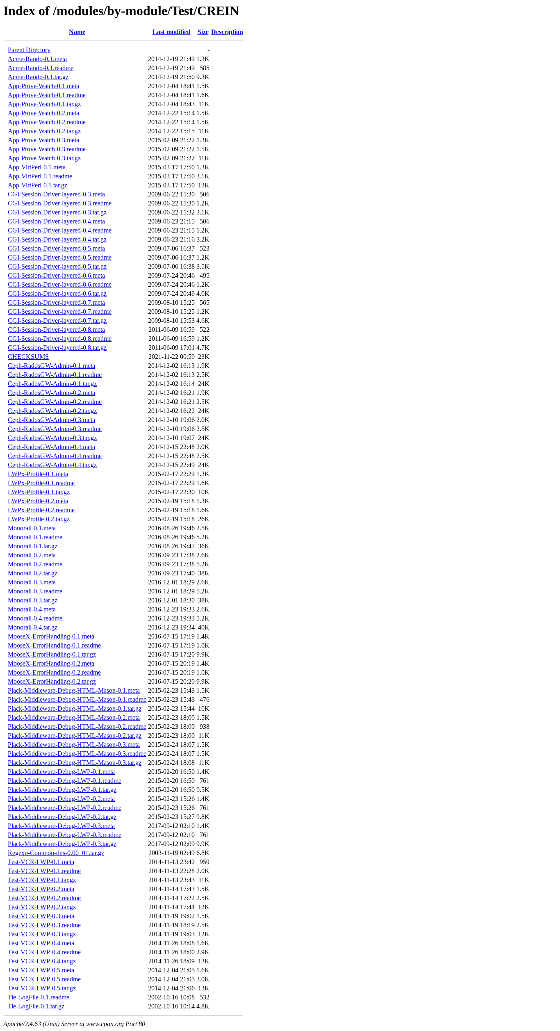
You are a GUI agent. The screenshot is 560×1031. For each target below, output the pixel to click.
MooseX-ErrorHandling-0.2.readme (54, 672)
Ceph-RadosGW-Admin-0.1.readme (55, 374)
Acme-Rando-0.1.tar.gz (38, 76)
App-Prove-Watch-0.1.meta (43, 85)
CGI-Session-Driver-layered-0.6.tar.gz (57, 293)
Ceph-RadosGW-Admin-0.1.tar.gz (52, 383)
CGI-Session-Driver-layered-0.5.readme (60, 257)
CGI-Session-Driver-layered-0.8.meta (56, 329)
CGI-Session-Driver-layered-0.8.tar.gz (57, 347)
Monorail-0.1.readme (35, 537)
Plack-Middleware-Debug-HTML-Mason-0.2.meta (74, 717)
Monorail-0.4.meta (32, 609)
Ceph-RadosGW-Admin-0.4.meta (51, 446)
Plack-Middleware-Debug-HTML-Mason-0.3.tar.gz (74, 762)
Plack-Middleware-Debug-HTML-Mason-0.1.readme (77, 699)
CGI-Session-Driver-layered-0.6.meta (56, 275)
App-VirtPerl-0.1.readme (40, 176)
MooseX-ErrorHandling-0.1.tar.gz (52, 654)
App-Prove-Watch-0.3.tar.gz (44, 158)
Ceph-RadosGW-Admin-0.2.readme (55, 401)
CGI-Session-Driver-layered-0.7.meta (56, 302)
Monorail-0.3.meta (32, 582)
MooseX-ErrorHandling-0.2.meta (51, 663)
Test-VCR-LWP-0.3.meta (41, 915)
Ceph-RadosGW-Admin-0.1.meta (51, 365)
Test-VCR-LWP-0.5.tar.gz (42, 988)
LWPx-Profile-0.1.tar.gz (39, 491)
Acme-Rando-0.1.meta (37, 58)
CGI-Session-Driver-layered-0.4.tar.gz (57, 239)
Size (203, 31)
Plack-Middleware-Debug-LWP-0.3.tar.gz (62, 843)
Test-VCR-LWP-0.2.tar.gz (42, 906)
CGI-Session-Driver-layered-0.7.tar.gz (57, 320)
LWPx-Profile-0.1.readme (41, 482)
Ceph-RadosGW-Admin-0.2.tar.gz (52, 410)
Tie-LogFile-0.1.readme (38, 997)
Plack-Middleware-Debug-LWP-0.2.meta (61, 798)
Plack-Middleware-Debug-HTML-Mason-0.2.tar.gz (74, 735)
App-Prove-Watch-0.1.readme (47, 94)
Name (77, 31)
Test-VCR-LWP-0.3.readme (44, 925)
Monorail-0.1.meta (32, 528)
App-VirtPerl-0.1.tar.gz (37, 185)
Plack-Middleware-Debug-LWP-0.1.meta (61, 771)
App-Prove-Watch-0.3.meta (43, 140)
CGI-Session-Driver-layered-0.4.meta (56, 221)
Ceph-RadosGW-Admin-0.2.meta (51, 392)
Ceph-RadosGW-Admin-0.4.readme (55, 455)
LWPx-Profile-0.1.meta (38, 473)
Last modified (172, 31)
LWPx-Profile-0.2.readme (41, 509)
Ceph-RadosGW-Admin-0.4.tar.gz (52, 464)
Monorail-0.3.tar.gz (32, 600)
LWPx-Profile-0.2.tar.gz (39, 519)
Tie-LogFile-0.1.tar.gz (36, 1006)
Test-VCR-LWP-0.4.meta (41, 943)
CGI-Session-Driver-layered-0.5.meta (56, 248)
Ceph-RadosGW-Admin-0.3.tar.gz (52, 437)
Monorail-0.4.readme (35, 618)
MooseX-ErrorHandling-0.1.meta (51, 636)
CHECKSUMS (28, 356)
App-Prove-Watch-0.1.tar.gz (44, 103)
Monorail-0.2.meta (32, 555)
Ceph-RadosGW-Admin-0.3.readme (55, 428)
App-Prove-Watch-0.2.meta (43, 112)
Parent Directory (29, 49)
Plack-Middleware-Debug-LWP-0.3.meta (61, 825)
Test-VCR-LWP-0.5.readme (44, 979)
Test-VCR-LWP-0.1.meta (41, 861)
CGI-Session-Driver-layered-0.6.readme (60, 284)
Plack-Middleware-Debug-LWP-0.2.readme (64, 807)
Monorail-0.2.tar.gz (32, 573)
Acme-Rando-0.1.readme (40, 67)
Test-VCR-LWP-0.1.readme (44, 870)
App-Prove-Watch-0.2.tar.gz (44, 131)
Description (227, 31)
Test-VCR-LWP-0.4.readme (44, 952)
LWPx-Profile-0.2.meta (38, 500)
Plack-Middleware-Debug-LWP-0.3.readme (64, 834)
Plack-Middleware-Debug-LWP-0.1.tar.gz (62, 789)
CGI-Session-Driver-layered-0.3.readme (60, 203)
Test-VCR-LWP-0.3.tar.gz (42, 934)
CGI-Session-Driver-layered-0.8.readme (60, 338)
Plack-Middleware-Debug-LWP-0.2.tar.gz (62, 816)
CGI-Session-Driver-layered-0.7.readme (60, 311)
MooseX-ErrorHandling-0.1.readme (54, 645)
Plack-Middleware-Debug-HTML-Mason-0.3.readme (77, 753)
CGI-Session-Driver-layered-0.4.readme (60, 230)
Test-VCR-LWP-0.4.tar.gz (42, 961)
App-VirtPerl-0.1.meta (37, 167)
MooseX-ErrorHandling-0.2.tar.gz (52, 681)
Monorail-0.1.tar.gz (32, 546)
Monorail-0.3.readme (35, 591)
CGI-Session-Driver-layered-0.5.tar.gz (57, 266)
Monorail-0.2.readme (35, 564)
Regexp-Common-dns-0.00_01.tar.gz (56, 852)
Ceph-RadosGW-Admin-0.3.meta (51, 419)
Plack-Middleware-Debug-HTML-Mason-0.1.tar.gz (74, 708)
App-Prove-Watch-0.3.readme (47, 149)
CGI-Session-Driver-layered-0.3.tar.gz (57, 212)
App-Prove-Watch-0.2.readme (47, 122)
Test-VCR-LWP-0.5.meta (41, 970)
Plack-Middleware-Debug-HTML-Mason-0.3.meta (74, 744)
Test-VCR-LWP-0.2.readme (44, 897)
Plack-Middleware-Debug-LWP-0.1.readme (64, 780)
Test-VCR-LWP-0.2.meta (41, 888)
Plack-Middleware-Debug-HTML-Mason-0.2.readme (77, 726)
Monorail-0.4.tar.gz (32, 627)
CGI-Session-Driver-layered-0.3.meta (56, 194)
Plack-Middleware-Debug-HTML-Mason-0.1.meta (74, 690)
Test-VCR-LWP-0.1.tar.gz (42, 879)
